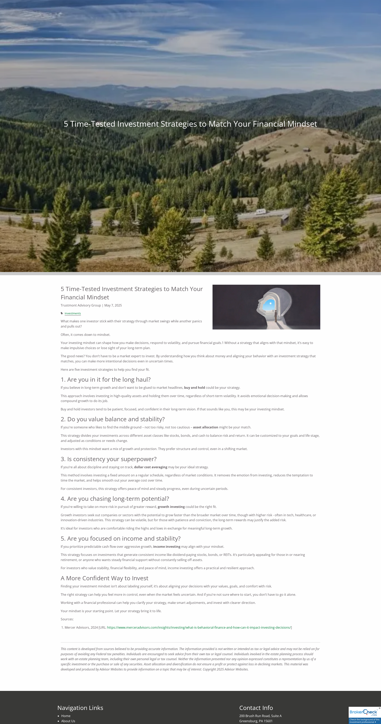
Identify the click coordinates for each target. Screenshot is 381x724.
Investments (73, 313)
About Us (68, 721)
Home (65, 716)
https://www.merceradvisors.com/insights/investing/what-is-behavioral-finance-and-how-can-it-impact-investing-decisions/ (199, 627)
